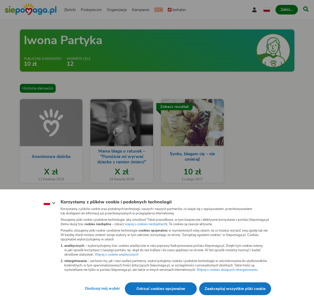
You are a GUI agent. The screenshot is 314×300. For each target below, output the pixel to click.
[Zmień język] (49, 203)
